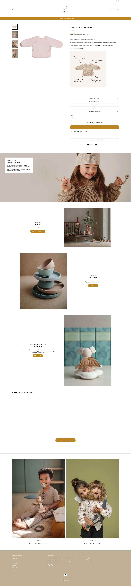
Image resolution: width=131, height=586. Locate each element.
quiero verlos (38, 231)
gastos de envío (74, 34)
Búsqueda (13, 570)
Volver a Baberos (67, 440)
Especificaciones (94, 98)
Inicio (71, 25)
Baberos (74, 25)
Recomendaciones (94, 101)
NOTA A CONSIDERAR (94, 111)
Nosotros (13, 561)
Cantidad (72, 115)
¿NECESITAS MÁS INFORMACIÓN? (94, 140)
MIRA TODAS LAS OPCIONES (38, 543)
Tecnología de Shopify (65, 580)
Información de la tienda (78, 134)
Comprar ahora (94, 127)
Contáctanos (14, 560)
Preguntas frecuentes (15, 558)
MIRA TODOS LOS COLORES (93, 543)
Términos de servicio (15, 567)
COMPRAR (93, 285)
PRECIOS (94, 104)
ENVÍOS (94, 108)
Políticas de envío (15, 563)
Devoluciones (14, 565)
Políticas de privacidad (16, 569)
